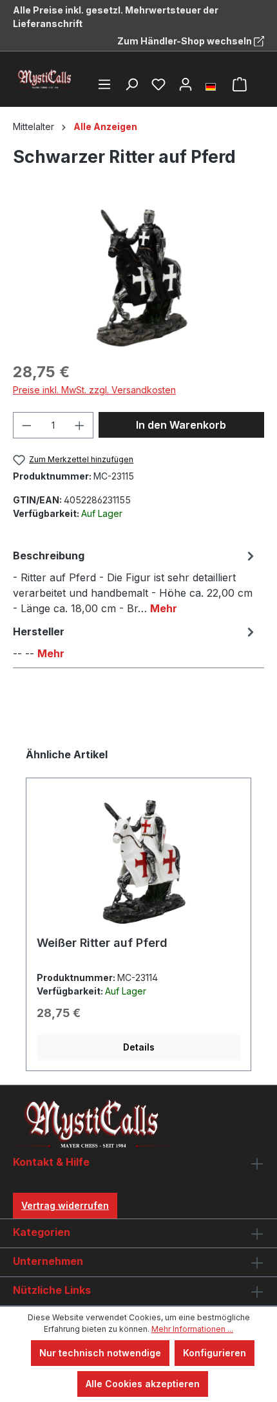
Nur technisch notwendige (100, 1352)
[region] (138, 277)
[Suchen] (131, 84)
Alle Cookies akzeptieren (143, 1383)
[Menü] (104, 84)
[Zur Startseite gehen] (45, 79)
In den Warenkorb (181, 424)
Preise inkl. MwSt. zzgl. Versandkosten (94, 389)
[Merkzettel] (158, 84)
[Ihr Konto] (185, 84)
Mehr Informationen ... (192, 1329)
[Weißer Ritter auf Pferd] (138, 862)
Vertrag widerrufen (65, 1205)
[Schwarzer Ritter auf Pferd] (138, 277)
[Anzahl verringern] (26, 425)
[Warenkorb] (239, 84)
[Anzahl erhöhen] (79, 425)
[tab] (135, 581)
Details (139, 1047)
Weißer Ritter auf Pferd (102, 942)
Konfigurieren (214, 1352)
